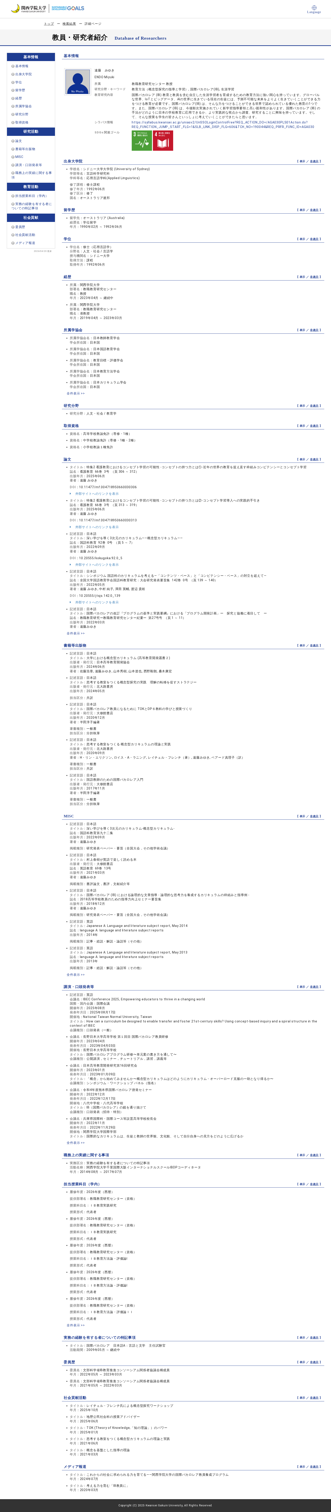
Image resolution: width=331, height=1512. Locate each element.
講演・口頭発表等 (28, 165)
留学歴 (20, 90)
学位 (18, 82)
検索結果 (69, 23)
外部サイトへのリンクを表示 (97, 493)
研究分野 (22, 114)
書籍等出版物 (25, 149)
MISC (19, 157)
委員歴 (20, 227)
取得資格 (22, 122)
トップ (49, 23)
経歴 (18, 98)
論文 (18, 141)
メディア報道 (25, 243)
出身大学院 (23, 74)
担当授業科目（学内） (32, 196)
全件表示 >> (76, 393)
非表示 (314, 161)
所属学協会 (23, 106)
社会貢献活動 (25, 235)
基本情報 (22, 66)
